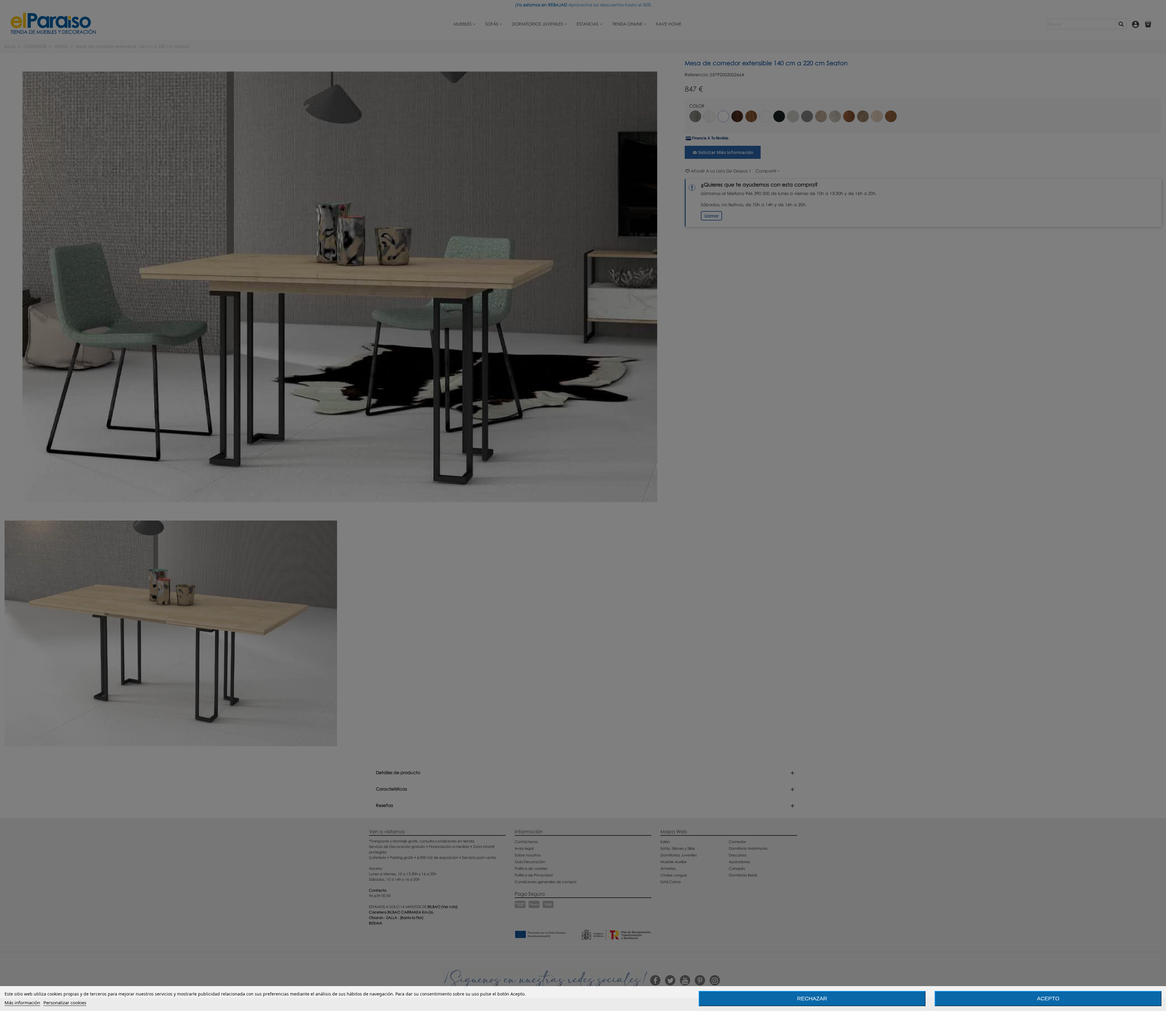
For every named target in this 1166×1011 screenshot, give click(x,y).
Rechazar (812, 999)
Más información (22, 1002)
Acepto (1048, 999)
